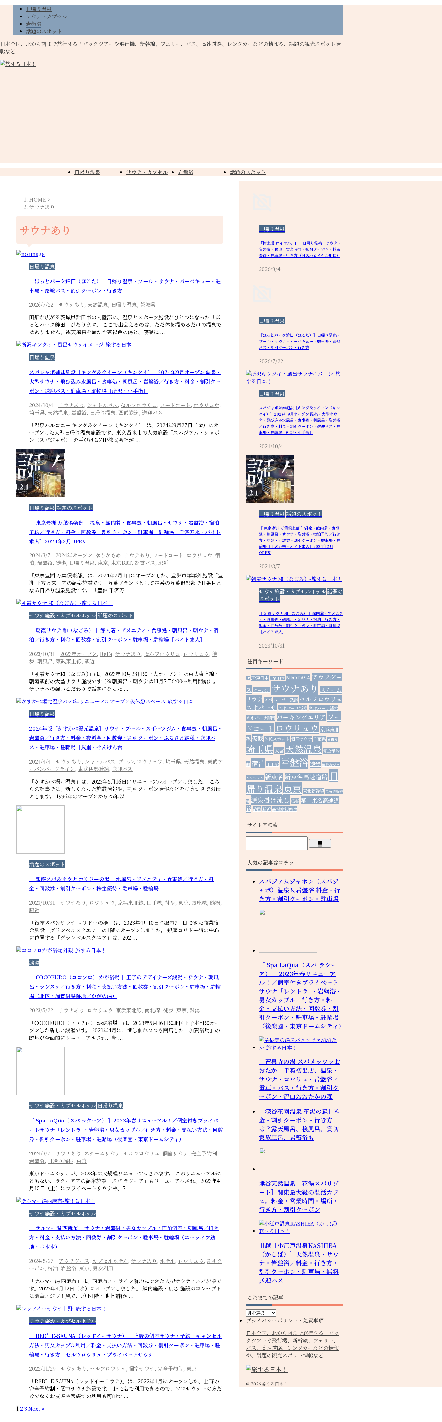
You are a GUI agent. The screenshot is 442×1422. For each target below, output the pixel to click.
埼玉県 (37, 412)
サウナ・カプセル (147, 172)
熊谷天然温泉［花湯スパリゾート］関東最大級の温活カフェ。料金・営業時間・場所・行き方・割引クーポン (299, 1196)
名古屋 (332, 739)
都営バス (145, 562)
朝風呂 (45, 661)
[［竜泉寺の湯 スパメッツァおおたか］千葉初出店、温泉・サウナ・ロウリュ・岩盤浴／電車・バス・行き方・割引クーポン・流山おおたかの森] (301, 1047)
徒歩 (61, 562)
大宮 (279, 750)
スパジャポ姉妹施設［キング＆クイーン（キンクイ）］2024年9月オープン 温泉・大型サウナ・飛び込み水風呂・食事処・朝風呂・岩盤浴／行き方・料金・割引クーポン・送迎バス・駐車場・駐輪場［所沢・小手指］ (125, 381)
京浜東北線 (131, 902)
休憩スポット (277, 739)
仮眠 (257, 738)
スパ (268, 700)
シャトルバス (102, 405)
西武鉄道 (128, 412)
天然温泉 (97, 304)
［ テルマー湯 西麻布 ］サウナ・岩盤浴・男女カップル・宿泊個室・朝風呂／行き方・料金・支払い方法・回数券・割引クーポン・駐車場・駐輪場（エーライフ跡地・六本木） (124, 1237)
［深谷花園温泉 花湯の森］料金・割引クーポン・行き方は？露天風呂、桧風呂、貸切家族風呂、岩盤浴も (299, 1124)
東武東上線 (69, 661)
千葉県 (319, 739)
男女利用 (103, 1268)
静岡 (257, 809)
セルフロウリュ (139, 405)
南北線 (152, 1010)
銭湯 (215, 902)
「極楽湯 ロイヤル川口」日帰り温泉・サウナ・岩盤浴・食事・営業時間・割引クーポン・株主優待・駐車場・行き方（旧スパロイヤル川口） (300, 249)
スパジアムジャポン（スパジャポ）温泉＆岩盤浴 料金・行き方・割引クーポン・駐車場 (299, 890)
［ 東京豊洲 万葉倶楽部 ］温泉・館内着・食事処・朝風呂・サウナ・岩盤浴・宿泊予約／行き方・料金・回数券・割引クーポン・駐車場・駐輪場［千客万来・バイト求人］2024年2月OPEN (125, 532)
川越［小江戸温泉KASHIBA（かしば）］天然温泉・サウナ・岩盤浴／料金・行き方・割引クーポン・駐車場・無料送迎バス (299, 1262)
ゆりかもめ (108, 555)
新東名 (274, 777)
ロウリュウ (206, 405)
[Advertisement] (221, 118)
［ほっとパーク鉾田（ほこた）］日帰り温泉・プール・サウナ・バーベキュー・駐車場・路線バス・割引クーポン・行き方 (299, 341)
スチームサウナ (102, 1153)
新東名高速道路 (306, 777)
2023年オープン (78, 654)
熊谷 (295, 801)
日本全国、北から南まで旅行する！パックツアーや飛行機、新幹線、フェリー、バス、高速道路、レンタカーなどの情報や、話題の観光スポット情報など (292, 1344)
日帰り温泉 (87, 172)
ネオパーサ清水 (323, 708)
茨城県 (147, 304)
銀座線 (199, 902)
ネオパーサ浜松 (292, 708)
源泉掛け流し (270, 800)
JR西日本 (277, 678)
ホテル (167, 1261)
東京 (103, 562)
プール (126, 761)
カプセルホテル (110, 1261)
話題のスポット (248, 172)
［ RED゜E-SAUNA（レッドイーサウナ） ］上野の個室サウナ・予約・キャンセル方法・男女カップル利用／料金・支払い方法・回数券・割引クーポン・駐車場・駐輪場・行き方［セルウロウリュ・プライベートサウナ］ (125, 1345)
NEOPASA (298, 677)
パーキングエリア (301, 717)
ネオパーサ (261, 707)
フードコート (175, 405)
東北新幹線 (313, 791)
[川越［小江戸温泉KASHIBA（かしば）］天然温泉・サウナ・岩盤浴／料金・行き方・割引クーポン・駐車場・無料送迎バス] (301, 1231)
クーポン (261, 690)
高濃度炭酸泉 (284, 809)
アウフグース (74, 1261)
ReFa (106, 654)
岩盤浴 (185, 172)
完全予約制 (204, 1153)
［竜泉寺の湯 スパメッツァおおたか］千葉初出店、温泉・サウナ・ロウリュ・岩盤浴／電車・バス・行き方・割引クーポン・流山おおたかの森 (299, 1079)
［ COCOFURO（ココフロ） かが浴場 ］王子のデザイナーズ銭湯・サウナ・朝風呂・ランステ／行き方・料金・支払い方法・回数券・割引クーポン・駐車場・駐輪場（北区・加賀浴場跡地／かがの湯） (125, 987)
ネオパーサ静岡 (260, 718)
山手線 (154, 902)
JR (248, 678)
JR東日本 (260, 678)
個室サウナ (175, 1153)
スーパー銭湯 (285, 700)
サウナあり (71, 304)
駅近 (163, 562)
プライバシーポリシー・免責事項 (285, 1320)
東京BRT (121, 562)
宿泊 (53, 1268)
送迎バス (152, 412)
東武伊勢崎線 (93, 769)
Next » (36, 1408)
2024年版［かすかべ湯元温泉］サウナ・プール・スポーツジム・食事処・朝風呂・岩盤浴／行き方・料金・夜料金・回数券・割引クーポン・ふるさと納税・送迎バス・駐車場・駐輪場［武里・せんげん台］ (126, 738)
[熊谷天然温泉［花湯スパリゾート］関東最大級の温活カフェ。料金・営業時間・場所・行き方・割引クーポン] (288, 1169)
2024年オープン (73, 555)
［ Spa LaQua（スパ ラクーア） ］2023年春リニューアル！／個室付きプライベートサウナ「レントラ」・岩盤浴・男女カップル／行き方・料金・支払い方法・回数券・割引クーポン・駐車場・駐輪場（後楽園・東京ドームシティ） (126, 1130)
